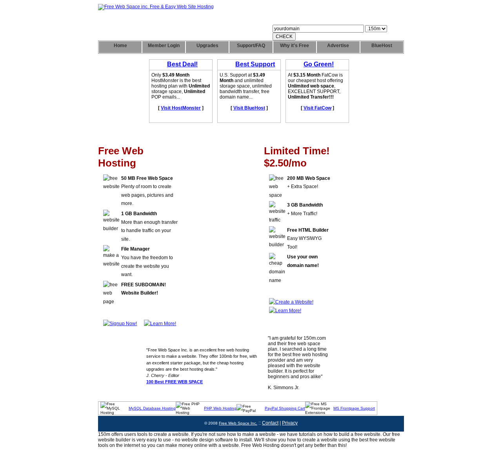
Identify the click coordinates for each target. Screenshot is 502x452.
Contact (270, 423)
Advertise (338, 45)
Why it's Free (294, 45)
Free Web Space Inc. (238, 423)
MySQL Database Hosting (152, 408)
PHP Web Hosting (220, 408)
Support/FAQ (251, 45)
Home (120, 45)
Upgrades (207, 45)
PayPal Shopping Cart (285, 408)
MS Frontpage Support (354, 408)
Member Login (164, 45)
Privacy (290, 423)
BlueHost (381, 45)
